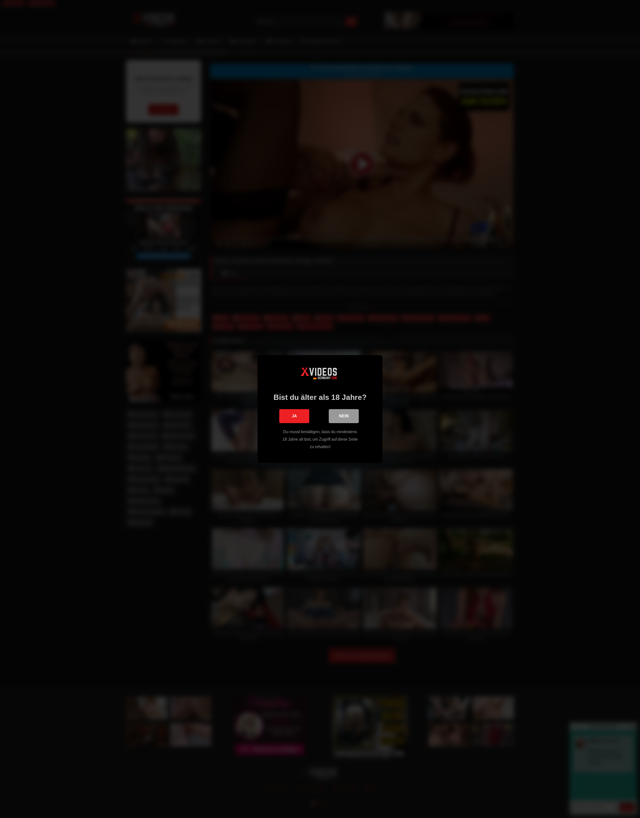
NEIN (344, 416)
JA (294, 416)
